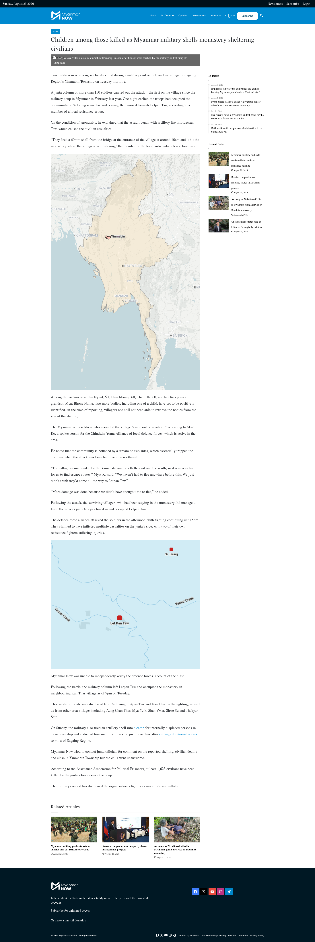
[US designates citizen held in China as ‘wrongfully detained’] (219, 225)
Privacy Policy (257, 935)
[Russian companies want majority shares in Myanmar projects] (125, 830)
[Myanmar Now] (65, 15)
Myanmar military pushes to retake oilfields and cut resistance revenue (70, 847)
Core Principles (208, 935)
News (153, 15)
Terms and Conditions (237, 935)
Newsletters (275, 3)
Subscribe (292, 3)
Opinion (182, 15)
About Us (183, 935)
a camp (139, 727)
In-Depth (166, 15)
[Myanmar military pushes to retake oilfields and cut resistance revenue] (74, 829)
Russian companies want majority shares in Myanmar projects (124, 847)
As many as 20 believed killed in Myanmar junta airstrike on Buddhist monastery (175, 849)
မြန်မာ (231, 15)
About (214, 15)
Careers (221, 935)
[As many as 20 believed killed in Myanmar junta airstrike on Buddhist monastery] (177, 829)
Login (306, 3)
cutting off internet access (178, 734)
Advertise (194, 935)
